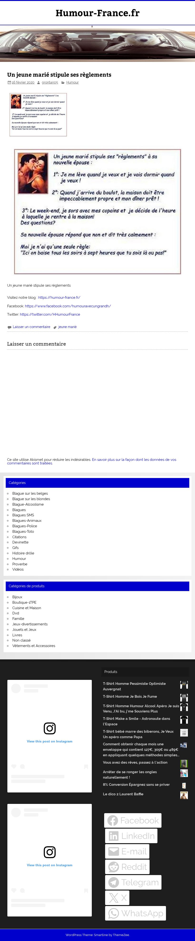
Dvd (15, 613)
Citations (19, 537)
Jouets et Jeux (24, 629)
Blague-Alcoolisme (28, 504)
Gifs (15, 548)
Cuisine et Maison (26, 608)
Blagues (19, 510)
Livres (17, 635)
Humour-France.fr (98, 12)
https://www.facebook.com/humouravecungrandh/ (68, 306)
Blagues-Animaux (27, 520)
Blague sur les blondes (31, 499)
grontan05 (50, 82)
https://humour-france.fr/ (59, 297)
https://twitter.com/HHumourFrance (50, 314)
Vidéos (18, 569)
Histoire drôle (23, 553)
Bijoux (17, 597)
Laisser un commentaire (31, 327)
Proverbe (19, 564)
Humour (72, 82)
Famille (18, 619)
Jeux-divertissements (30, 624)
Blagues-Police (24, 526)
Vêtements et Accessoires (33, 646)
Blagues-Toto (23, 531)
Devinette (20, 542)
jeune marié (67, 327)
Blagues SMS (23, 515)
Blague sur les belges (30, 493)
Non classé (21, 640)
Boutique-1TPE (24, 602)
